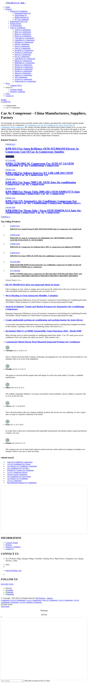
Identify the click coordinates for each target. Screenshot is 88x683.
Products (9, 9)
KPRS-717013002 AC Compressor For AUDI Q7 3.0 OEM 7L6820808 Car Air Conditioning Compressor (40, 164)
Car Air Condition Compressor (30, 602)
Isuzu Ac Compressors (23, 54)
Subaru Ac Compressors (23, 75)
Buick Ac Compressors (23, 36)
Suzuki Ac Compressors (23, 71)
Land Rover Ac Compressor (25, 59)
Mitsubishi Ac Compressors (25, 63)
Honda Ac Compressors (23, 52)
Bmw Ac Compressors (23, 32)
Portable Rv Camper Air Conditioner (20, 470)
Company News (16, 85)
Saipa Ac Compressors (23, 73)
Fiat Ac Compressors (22, 46)
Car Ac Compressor (65, 600)
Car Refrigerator (16, 26)
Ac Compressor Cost (32, 125)
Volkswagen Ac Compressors (25, 81)
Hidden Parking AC (22, 17)
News (8, 83)
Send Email (5, 606)
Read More (10, 157)
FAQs (8, 94)
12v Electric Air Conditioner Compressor (22, 466)
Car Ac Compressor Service (17, 472)
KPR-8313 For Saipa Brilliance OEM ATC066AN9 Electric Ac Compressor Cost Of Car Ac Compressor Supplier (42, 150)
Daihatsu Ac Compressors (24, 42)
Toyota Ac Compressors (23, 79)
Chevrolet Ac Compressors (24, 38)
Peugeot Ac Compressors (24, 67)
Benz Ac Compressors (23, 34)
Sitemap (50, 598)
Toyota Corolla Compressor (17, 474)
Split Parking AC (21, 15)
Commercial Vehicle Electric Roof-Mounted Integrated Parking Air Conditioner (43, 342)
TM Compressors (21, 77)
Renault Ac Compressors (24, 69)
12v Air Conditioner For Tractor (18, 464)
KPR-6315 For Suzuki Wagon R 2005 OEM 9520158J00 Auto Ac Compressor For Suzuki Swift (45, 229)
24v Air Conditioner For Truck (52, 125)
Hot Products (40, 598)
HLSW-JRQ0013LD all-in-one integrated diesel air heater (33, 284)
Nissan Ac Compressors (23, 65)
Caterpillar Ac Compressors (25, 40)
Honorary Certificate (17, 92)
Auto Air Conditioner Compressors (20, 462)
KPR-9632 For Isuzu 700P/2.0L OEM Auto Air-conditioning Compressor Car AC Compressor (41, 183)
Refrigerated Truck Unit (18, 21)
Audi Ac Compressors (23, 30)
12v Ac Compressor (14, 481)
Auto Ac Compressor (17, 28)
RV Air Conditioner (22, 19)
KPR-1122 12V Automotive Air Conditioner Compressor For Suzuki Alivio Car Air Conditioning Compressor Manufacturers (43, 202)
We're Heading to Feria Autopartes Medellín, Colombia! (32, 295)
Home (8, 7)
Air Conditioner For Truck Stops (19, 476)
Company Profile (16, 90)
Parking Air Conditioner (19, 11)
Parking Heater (15, 24)
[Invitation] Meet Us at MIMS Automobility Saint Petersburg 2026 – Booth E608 (43, 331)
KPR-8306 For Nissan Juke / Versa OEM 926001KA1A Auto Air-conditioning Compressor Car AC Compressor (44, 211)
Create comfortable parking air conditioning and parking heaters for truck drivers (44, 320)
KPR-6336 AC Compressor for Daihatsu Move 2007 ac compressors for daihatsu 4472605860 (45, 247)
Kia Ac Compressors (22, 57)
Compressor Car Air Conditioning (13, 600)
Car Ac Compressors (33, 600)
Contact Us (10, 96)
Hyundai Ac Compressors (24, 50)
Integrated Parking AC (23, 13)
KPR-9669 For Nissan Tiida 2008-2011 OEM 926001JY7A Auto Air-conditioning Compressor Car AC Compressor (43, 192)
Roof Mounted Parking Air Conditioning (22, 483)
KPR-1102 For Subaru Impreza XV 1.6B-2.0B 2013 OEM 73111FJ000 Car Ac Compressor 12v (39, 173)
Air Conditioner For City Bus (18, 468)
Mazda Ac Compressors (23, 61)
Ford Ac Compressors (22, 48)
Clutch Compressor (17, 127)
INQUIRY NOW (7, 584)
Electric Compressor (22, 44)
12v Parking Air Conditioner (17, 479)
